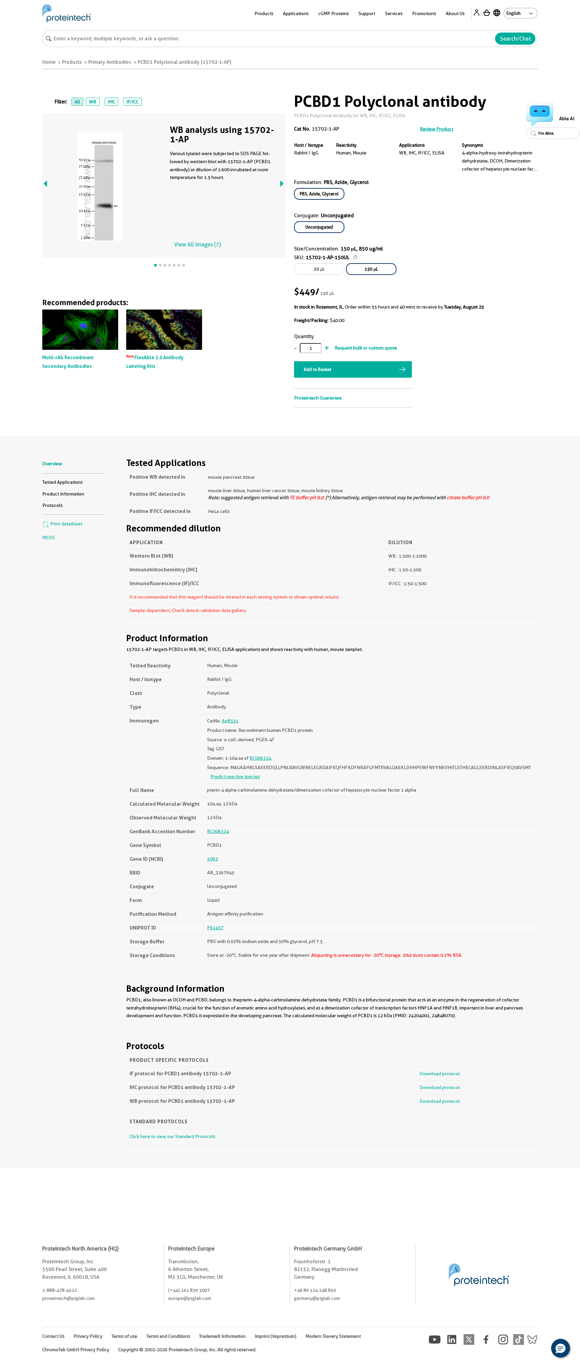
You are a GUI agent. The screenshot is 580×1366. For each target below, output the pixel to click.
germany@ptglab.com (317, 1298)
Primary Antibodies (109, 62)
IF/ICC (132, 101)
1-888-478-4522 (59, 1290)
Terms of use (124, 1336)
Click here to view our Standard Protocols (172, 1136)
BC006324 (260, 758)
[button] (560, 1348)
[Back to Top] (540, 1349)
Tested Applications (62, 482)
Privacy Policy (88, 1336)
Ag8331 (230, 720)
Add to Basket (317, 369)
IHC (111, 101)
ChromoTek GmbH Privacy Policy (75, 1349)
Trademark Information (222, 1336)
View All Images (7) (197, 244)
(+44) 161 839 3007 (189, 1290)
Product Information (63, 494)
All (77, 101)
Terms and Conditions (168, 1336)
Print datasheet (65, 523)
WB (92, 101)
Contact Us (53, 1336)
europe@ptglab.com (189, 1298)
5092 (212, 858)
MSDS (48, 537)
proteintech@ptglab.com (68, 1298)
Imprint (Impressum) (275, 1336)
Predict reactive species (235, 776)
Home (49, 62)
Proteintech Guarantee (318, 398)
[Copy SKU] (355, 257)
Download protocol (440, 1073)
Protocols (52, 505)
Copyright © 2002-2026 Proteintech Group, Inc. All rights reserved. (187, 1349)
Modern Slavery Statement (333, 1336)
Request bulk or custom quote (366, 347)
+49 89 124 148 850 (315, 1290)
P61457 (215, 927)
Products (72, 62)
